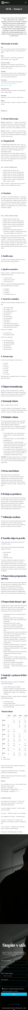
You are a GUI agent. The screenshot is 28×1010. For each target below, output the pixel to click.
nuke (16, 787)
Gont (21, 789)
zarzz (17, 791)
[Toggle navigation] (19, 2)
